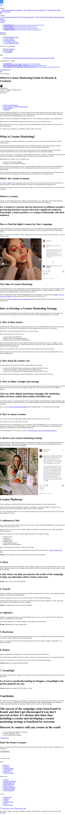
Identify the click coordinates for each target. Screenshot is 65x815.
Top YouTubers (9, 50)
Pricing (2, 18)
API (1, 4)
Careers (5, 803)
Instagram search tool (9, 783)
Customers (3, 20)
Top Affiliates (8, 52)
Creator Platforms (8, 108)
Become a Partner (8, 805)
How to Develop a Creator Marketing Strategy (15, 106)
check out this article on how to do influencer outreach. (42, 430)
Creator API (6, 771)
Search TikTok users (8, 784)
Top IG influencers (10, 49)
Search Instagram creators (12, 37)
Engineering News (8, 802)
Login (1, 69)
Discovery (6, 765)
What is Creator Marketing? (10, 105)
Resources (3, 32)
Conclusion (6, 109)
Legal (4, 808)
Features (2, 22)
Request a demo (7, 797)
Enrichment (6, 766)
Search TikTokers (9, 38)
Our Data (5, 800)
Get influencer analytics (11, 41)
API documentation (8, 773)
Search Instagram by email (12, 43)
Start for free (7, 69)
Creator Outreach (8, 770)
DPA (25, 808)
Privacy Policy (10, 808)
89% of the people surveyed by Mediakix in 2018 (20, 299)
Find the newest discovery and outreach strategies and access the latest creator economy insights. (29, 58)
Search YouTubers (10, 40)
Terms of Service (18, 808)
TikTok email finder (8, 790)
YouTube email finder (9, 789)
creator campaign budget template (18, 407)
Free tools (6, 779)
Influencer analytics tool (9, 781)
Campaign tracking (8, 768)
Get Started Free (4, 738)
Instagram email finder (9, 787)
